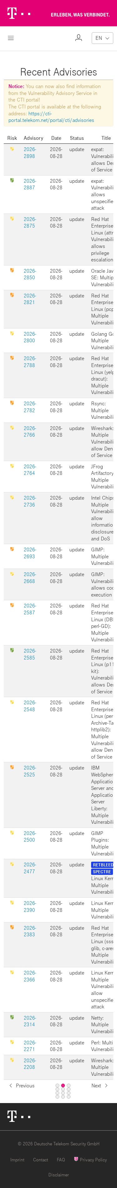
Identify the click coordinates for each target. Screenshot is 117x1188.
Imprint (17, 1159)
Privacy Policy (93, 1159)
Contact (40, 1159)
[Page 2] (63, 1085)
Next (96, 1085)
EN (98, 38)
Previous (25, 1085)
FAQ (61, 1159)
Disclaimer (58, 1174)
